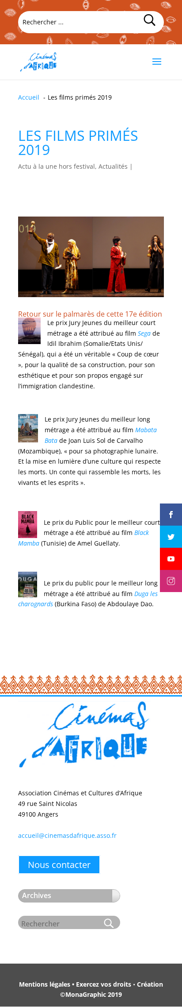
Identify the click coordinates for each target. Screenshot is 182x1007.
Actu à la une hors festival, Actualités (73, 166)
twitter (171, 529)
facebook (171, 507)
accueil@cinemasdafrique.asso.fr (67, 835)
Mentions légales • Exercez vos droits (75, 984)
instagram (171, 573)
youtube (171, 551)
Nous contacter (59, 865)
